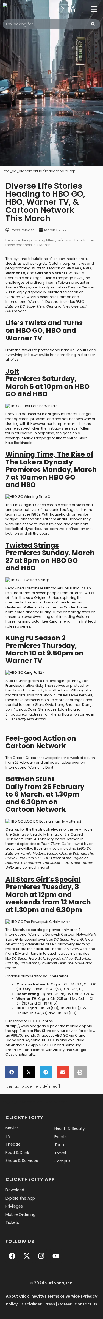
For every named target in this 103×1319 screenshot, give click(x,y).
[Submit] (93, 24)
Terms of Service (63, 1296)
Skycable (32, 1040)
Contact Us (85, 1304)
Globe (10, 1040)
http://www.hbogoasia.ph (32, 1026)
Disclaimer (31, 1304)
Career (65, 1304)
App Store (20, 1030)
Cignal (80, 1035)
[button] (11, 1072)
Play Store (42, 1030)
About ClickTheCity (25, 1296)
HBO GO (73, 268)
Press (49, 1304)
